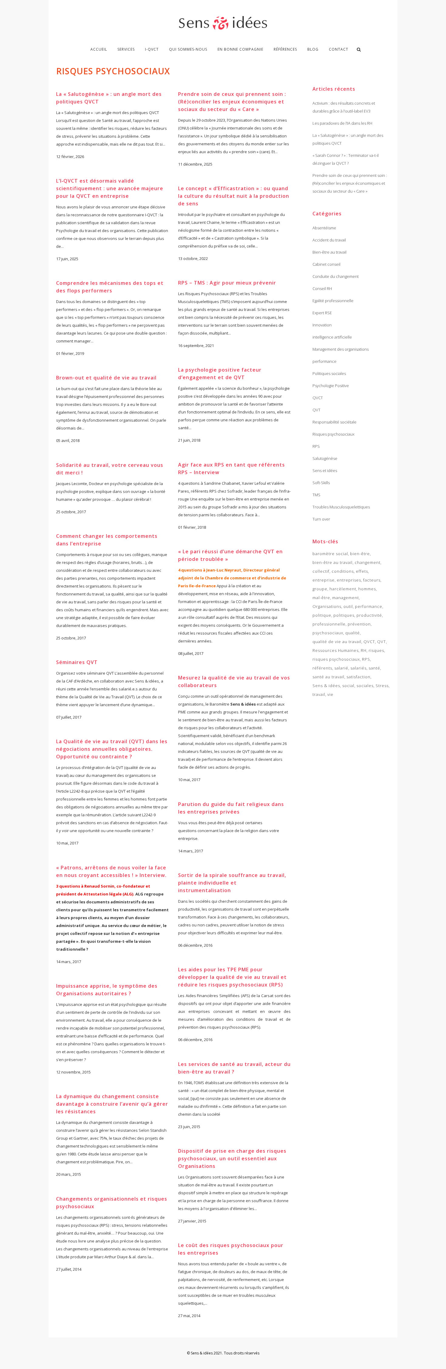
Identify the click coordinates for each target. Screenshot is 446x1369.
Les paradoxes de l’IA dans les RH (342, 123)
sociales (364, 685)
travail (319, 694)
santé (374, 668)
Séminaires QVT (77, 662)
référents (322, 668)
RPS (316, 446)
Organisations (327, 606)
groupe (320, 589)
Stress (382, 685)
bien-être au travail (333, 562)
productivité (369, 615)
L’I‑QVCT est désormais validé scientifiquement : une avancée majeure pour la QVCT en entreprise (109, 188)
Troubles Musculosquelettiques (341, 507)
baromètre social (330, 553)
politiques (343, 615)
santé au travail (328, 676)
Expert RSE (322, 312)
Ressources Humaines (336, 650)
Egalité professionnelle (333, 300)
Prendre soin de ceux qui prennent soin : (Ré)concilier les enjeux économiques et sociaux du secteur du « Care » (232, 102)
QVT (316, 410)
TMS (316, 494)
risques (376, 650)
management (345, 597)
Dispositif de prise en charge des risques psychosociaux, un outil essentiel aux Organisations (232, 1158)
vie (330, 694)
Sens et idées (325, 470)
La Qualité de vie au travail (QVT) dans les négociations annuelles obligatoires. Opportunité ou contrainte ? (111, 749)
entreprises (349, 580)
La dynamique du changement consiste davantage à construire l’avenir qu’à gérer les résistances (112, 1104)
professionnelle (329, 624)
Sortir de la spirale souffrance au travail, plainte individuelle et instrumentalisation (232, 883)
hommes (367, 589)
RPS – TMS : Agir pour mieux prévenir (227, 282)
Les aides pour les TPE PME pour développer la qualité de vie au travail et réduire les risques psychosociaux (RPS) (232, 977)
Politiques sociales (329, 373)
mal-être (321, 597)
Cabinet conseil (326, 264)
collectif (321, 571)
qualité (352, 633)
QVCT (318, 397)
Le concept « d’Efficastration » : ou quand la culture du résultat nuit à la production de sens (233, 196)
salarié (341, 668)
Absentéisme (324, 228)
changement (367, 562)
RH (364, 650)
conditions (343, 571)
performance (324, 361)
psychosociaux (328, 633)
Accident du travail (329, 240)
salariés (358, 668)
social (348, 685)
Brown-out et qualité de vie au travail (106, 377)
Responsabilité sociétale (334, 422)
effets (362, 571)
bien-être (360, 553)
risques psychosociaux (336, 659)
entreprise (324, 580)
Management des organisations (341, 349)
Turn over (321, 519)
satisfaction (358, 676)
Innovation (322, 325)
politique (322, 615)
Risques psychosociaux (333, 434)
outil (348, 606)
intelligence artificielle (332, 337)
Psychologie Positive (331, 385)
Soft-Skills (321, 482)
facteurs (371, 580)
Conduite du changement (336, 276)
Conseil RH (322, 288)
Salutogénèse (325, 458)
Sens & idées (326, 685)
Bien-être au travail (329, 252)
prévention (359, 624)
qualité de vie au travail (337, 641)
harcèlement (342, 589)
